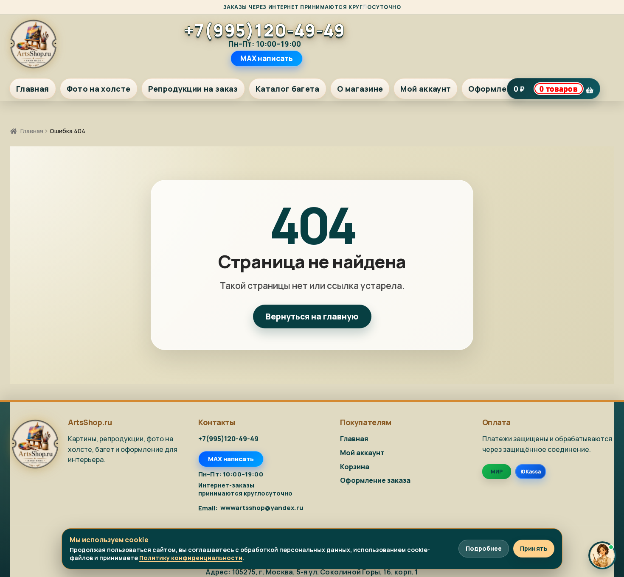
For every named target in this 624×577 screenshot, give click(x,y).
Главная (32, 89)
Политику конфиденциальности (190, 558)
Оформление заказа (375, 480)
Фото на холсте (99, 89)
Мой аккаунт (425, 89)
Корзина (354, 466)
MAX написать (266, 58)
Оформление (494, 89)
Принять (534, 548)
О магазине (360, 89)
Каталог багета (288, 89)
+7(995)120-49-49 (265, 30)
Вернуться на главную (312, 316)
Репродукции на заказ (193, 89)
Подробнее (484, 548)
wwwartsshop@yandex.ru (262, 508)
